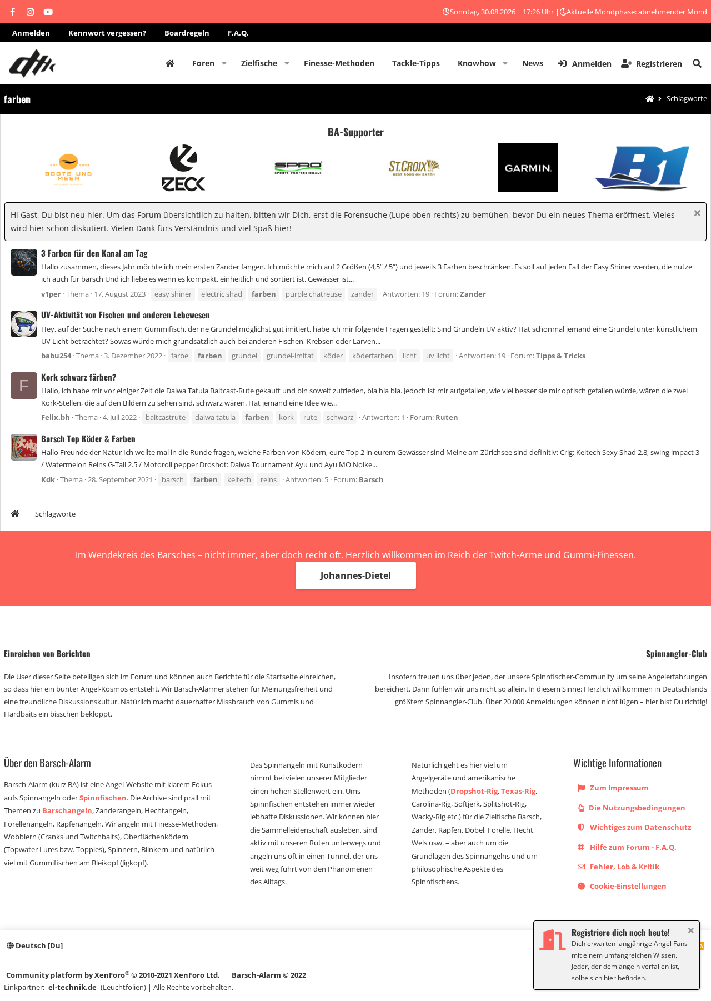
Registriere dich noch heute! (621, 932)
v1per (51, 294)
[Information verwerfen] (695, 214)
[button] (224, 63)
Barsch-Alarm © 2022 (269, 975)
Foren (203, 63)
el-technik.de (72, 987)
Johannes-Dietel (356, 575)
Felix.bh (55, 417)
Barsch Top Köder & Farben (88, 438)
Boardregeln (186, 33)
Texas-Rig (518, 791)
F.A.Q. (238, 33)
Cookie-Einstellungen (627, 886)
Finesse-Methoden (339, 63)
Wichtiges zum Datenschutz (639, 827)
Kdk (48, 479)
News (532, 63)
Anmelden (31, 33)
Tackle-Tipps (416, 63)
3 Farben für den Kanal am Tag (94, 253)
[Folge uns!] (12, 11)
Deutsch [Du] (38, 945)
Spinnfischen (103, 798)
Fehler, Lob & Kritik (623, 867)
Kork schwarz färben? (78, 377)
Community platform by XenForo (113, 974)
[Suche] (697, 63)
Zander (473, 294)
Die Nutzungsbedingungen (636, 808)
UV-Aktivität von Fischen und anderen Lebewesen (125, 314)
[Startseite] (649, 99)
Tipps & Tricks (560, 356)
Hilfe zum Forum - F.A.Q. (632, 847)
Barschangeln (67, 810)
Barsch (371, 479)
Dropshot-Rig (474, 791)
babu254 (56, 356)
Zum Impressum (618, 788)
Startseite (170, 63)
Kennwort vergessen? (107, 33)
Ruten (446, 417)
